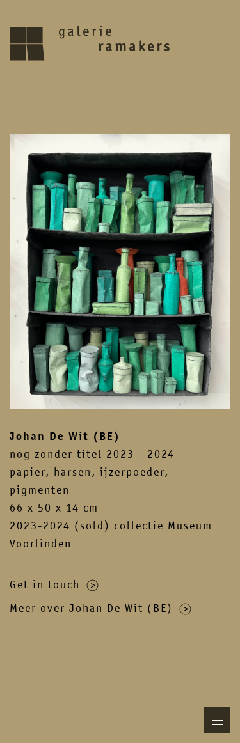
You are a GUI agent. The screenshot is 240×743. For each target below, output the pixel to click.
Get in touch (45, 584)
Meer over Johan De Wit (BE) (91, 608)
